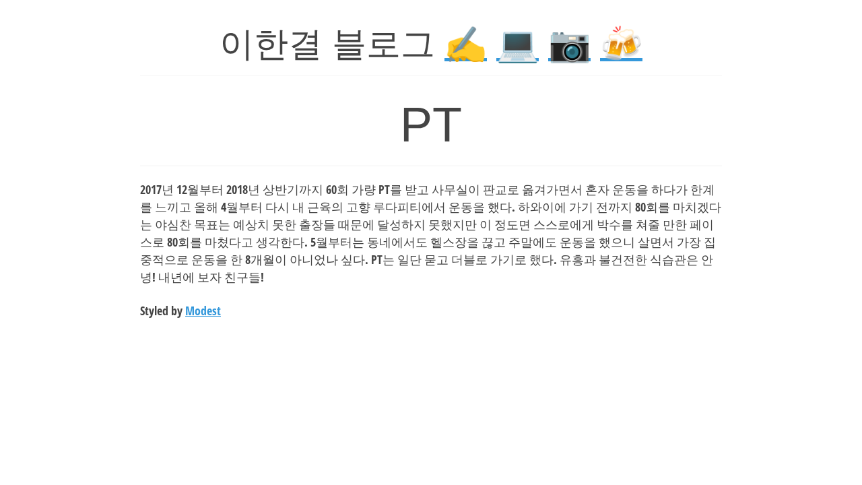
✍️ (465, 44)
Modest (203, 310)
